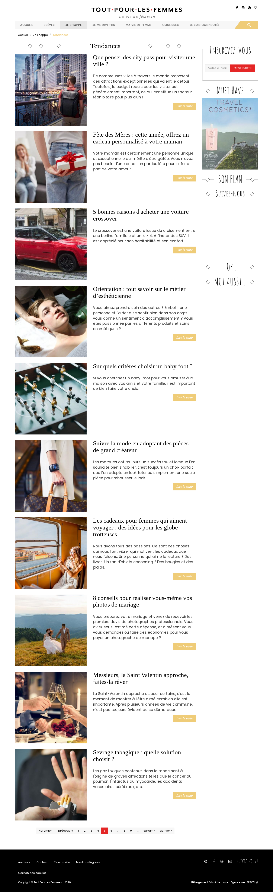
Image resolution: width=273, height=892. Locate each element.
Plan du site (62, 862)
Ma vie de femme (139, 25)
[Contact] (255, 7)
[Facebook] (237, 7)
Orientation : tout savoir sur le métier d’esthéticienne (139, 292)
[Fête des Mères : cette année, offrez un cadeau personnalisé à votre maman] (51, 167)
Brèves (49, 25)
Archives (24, 862)
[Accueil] (136, 12)
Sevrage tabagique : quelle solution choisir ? (137, 755)
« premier (45, 831)
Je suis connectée (205, 25)
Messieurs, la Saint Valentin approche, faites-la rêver (140, 678)
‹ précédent (65, 831)
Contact (42, 862)
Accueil (26, 25)
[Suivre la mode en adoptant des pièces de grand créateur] (51, 476)
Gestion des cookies (32, 873)
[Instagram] (243, 7)
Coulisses (170, 25)
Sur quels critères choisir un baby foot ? (143, 366)
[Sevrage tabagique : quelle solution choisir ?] (51, 785)
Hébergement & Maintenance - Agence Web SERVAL (224, 882)
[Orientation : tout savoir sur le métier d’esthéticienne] (51, 321)
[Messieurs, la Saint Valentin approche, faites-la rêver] (51, 707)
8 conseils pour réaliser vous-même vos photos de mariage (142, 601)
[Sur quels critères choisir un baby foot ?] (51, 399)
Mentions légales (88, 862)
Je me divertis (104, 25)
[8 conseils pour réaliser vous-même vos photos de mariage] (51, 630)
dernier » (166, 831)
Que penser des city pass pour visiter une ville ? (144, 60)
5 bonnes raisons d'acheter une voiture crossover (141, 215)
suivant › (149, 831)
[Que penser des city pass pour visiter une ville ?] (51, 90)
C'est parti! (242, 68)
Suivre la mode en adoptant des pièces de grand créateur (141, 446)
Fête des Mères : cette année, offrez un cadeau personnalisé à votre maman (141, 138)
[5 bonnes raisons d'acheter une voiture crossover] (51, 244)
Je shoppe (73, 25)
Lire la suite (184, 106)
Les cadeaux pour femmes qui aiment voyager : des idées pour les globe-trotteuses (140, 527)
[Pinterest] (249, 7)
